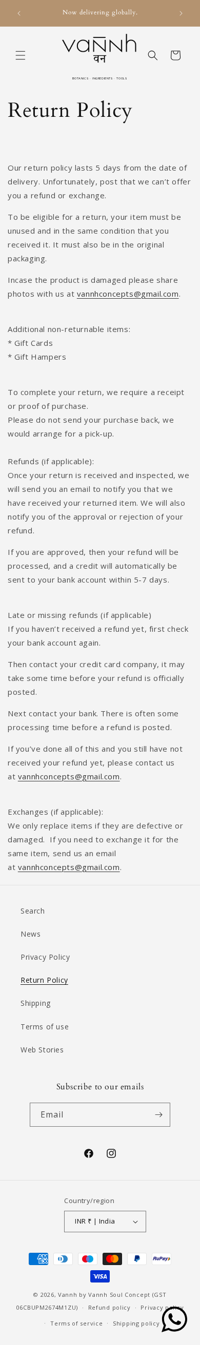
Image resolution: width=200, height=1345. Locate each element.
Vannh (67, 1294)
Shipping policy (136, 1323)
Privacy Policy (45, 957)
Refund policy (109, 1307)
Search (33, 911)
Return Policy (44, 980)
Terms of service (76, 1323)
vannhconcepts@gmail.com (128, 293)
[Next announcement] (181, 13)
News (31, 934)
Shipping (36, 1003)
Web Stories (42, 1049)
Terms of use (45, 1026)
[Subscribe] (158, 1115)
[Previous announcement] (19, 13)
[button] (20, 55)
